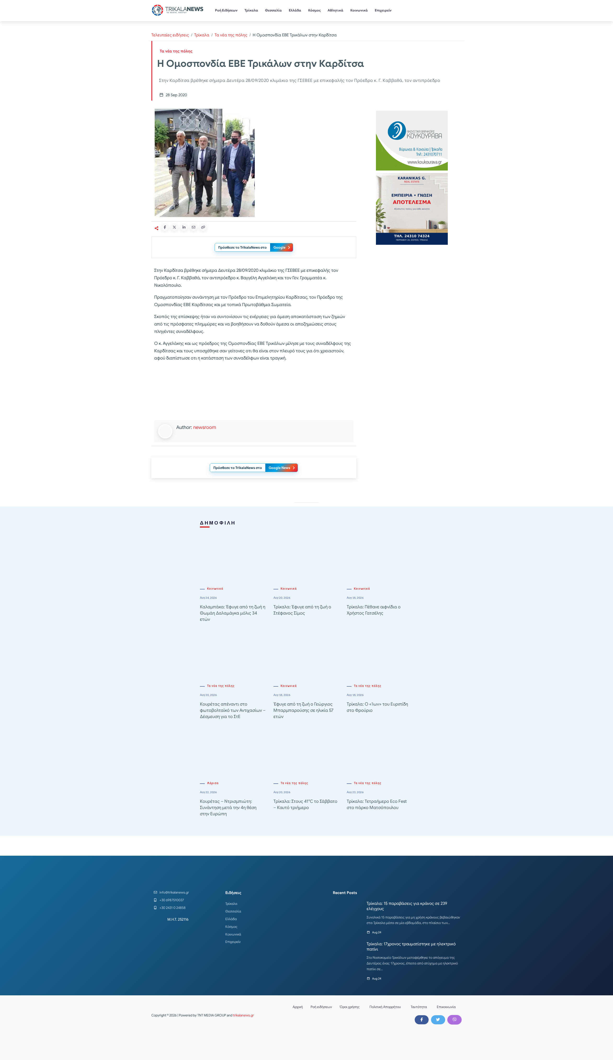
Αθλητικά (335, 10)
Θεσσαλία (273, 10)
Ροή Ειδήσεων (226, 10)
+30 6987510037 (171, 900)
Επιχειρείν (383, 10)
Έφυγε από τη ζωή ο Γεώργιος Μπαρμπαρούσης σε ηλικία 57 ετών (303, 710)
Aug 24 (376, 932)
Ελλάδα (295, 10)
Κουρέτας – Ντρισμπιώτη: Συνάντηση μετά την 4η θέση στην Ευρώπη (228, 807)
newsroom (204, 427)
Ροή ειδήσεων (321, 1007)
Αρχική (298, 1007)
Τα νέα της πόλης (231, 35)
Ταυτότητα (419, 1007)
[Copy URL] (203, 227)
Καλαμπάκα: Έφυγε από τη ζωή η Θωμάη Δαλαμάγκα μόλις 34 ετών (232, 613)
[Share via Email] (193, 227)
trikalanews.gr (243, 1015)
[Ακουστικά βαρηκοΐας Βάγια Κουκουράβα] (412, 140)
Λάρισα (213, 783)
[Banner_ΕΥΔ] (253, 392)
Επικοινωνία (446, 1007)
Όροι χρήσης (350, 1007)
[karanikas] (412, 208)
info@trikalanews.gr (174, 892)
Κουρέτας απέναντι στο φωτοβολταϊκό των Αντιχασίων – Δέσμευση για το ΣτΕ (233, 710)
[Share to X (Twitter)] (174, 227)
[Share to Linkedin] (184, 227)
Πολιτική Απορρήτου (385, 1007)
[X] (438, 1020)
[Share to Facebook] (165, 227)
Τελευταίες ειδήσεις (170, 35)
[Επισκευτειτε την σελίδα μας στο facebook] (421, 1020)
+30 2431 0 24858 (172, 908)
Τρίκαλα (251, 10)
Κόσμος (314, 10)
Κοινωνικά (359, 10)
